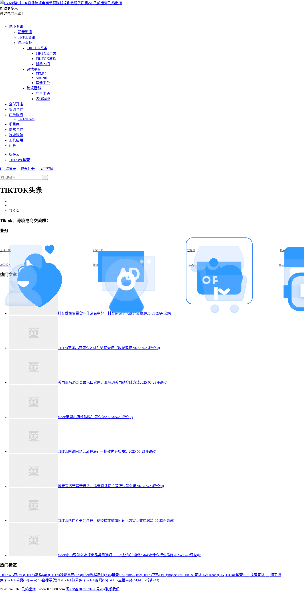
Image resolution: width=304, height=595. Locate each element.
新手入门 (43, 64)
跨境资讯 (16, 27)
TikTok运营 (237, 575)
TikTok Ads (26, 119)
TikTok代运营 (19, 160)
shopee (175, 575)
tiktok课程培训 (97, 575)
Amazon (42, 78)
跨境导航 (16, 135)
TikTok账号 (73, 580)
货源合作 (16, 109)
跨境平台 (34, 69)
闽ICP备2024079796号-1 (84, 589)
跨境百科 (34, 88)
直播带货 (52, 580)
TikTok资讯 (26, 37)
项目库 (14, 124)
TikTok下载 (154, 575)
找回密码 (46, 169)
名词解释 (43, 99)
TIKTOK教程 (46, 59)
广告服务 (16, 115)
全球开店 (16, 104)
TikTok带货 (17, 580)
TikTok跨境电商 (66, 575)
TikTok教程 (37, 575)
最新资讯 (25, 32)
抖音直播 (260, 575)
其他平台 (43, 83)
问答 (12, 145)
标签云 (14, 154)
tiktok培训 (148, 580)
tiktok (134, 575)
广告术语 (43, 93)
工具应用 (16, 140)
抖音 (119, 575)
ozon (35, 580)
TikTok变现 (96, 580)
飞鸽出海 (115, 3)
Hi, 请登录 (8, 169)
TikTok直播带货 (123, 580)
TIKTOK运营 (46, 53)
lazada (217, 575)
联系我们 (112, 589)
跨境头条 (25, 43)
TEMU (41, 74)
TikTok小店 (12, 575)
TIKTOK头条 (37, 48)
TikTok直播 (196, 575)
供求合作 (16, 129)
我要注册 (27, 169)
